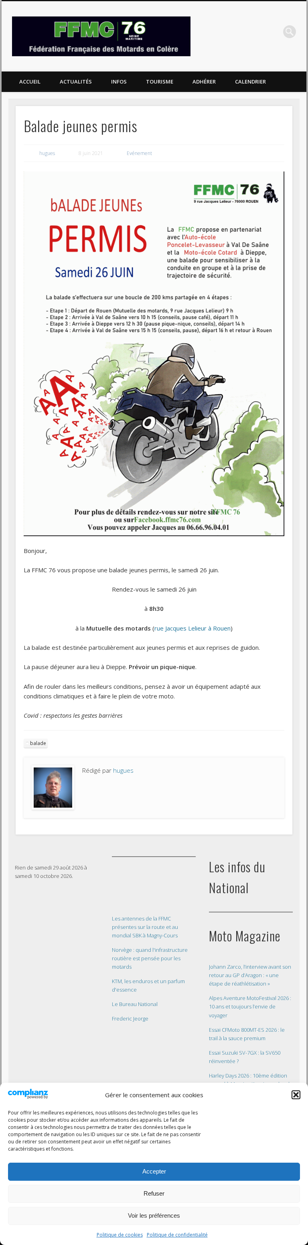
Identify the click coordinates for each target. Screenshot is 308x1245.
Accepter (154, 1171)
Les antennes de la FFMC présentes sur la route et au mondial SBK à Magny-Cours (145, 927)
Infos (119, 81)
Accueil (30, 81)
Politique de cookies (120, 1234)
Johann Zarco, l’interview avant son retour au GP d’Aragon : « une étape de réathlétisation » (250, 975)
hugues (47, 153)
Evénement (139, 153)
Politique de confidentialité (177, 1234)
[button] (296, 1095)
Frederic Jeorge (130, 1018)
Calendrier (250, 81)
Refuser (154, 1193)
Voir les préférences (154, 1215)
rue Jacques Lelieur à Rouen (192, 628)
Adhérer (204, 81)
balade (38, 743)
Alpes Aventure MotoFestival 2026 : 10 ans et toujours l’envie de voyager (250, 1006)
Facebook (273, 31)
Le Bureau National (135, 1004)
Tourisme (159, 81)
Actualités (76, 81)
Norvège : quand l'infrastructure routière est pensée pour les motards (150, 958)
